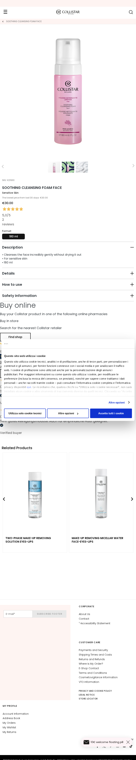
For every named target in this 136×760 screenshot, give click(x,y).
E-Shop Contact (89, 668)
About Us (84, 614)
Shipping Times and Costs (95, 654)
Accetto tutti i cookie (111, 413)
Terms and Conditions (93, 673)
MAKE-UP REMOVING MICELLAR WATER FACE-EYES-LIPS (97, 539)
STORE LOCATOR (88, 698)
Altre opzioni (117, 402)
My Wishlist (9, 727)
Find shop (15, 337)
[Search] (130, 12)
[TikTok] (131, 746)
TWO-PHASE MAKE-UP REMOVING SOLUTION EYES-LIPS (28, 539)
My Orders (9, 723)
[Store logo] (68, 12)
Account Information (16, 714)
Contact (84, 618)
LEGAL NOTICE (87, 694)
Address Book (11, 718)
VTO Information (89, 682)
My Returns (9, 732)
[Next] (132, 499)
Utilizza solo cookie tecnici (24, 413)
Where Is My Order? (91, 663)
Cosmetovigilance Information (98, 677)
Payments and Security (93, 650)
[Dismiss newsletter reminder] (128, 742)
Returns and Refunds (92, 659)
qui (29, 386)
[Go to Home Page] (3, 21)
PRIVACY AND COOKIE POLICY (95, 690)
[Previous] (4, 499)
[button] (68, 247)
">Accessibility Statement (94, 623)
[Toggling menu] (5, 12)
